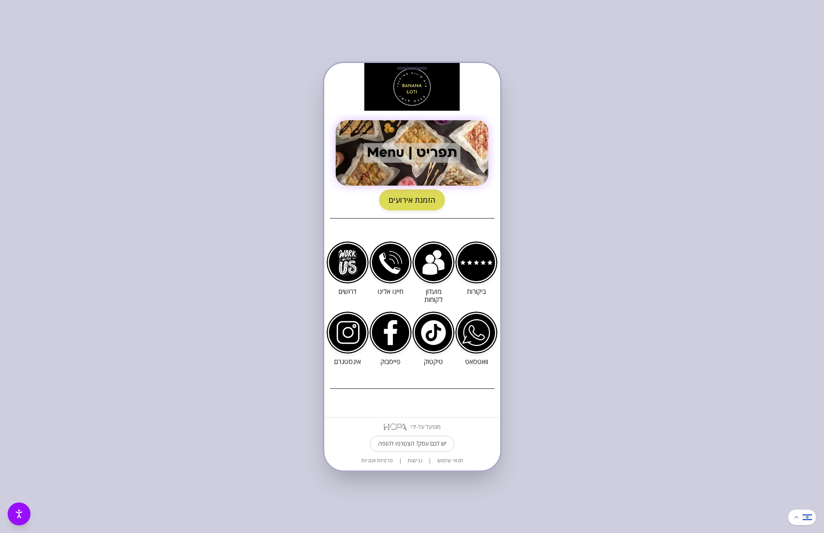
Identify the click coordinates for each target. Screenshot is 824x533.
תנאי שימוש (450, 460)
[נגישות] (19, 513)
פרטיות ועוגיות (377, 460)
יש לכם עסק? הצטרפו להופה (412, 443)
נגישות (415, 460)
